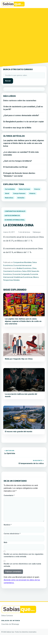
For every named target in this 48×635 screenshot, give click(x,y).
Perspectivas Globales (11, 280)
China (34, 268)
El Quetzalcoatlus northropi (15, 167)
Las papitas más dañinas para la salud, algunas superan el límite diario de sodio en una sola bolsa (23, 143)
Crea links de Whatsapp (10, 624)
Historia (32, 193)
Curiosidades (10, 189)
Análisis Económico (24, 268)
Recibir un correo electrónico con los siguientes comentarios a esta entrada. (23, 555)
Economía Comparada (21, 274)
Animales (20, 198)
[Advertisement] (24, 37)
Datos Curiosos (24, 189)
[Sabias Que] (18, 609)
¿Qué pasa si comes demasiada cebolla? (21, 115)
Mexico (36, 277)
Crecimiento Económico (12, 271)
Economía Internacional (15, 220)
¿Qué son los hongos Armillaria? (17, 161)
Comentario (9, 495)
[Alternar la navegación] (43, 4)
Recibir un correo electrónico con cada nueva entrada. (22, 565)
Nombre (8, 525)
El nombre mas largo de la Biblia (17, 128)
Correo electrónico (12, 534)
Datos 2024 (26, 271)
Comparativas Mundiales (15, 211)
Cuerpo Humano (19, 193)
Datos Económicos (12, 215)
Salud (7, 193)
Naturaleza (9, 198)
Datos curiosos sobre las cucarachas (19, 100)
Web (5, 543)
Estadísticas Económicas (23, 277)
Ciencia (37, 189)
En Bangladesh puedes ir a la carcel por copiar (23, 121)
